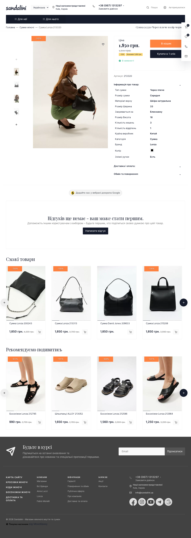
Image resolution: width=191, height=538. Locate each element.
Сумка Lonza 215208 (157, 323)
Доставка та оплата (77, 501)
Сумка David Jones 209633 (115, 323)
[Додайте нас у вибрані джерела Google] (168, 502)
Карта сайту (14, 477)
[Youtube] (151, 502)
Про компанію (74, 496)
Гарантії (71, 481)
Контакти (102, 486)
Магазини (42, 481)
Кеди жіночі (14, 487)
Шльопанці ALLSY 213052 (69, 413)
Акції (100, 481)
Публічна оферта (76, 491)
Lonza (153, 144)
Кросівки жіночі (17, 482)
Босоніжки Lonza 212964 (159, 413)
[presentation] (17, 60)
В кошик (166, 43)
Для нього (52, 19)
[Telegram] (159, 502)
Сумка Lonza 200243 (20, 323)
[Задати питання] (186, 56)
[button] (186, 27)
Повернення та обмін (78, 486)
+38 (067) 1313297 (110, 5)
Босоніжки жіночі (18, 492)
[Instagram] (142, 502)
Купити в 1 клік (166, 53)
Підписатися (174, 451)
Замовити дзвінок (108, 8)
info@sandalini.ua (144, 492)
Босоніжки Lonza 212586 (113, 413)
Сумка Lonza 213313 (66, 323)
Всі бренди (42, 486)
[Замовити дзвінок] (186, 46)
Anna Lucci (42, 491)
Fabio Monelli (43, 501)
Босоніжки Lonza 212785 (22, 413)
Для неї (22, 19)
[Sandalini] (16, 7)
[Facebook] (133, 502)
